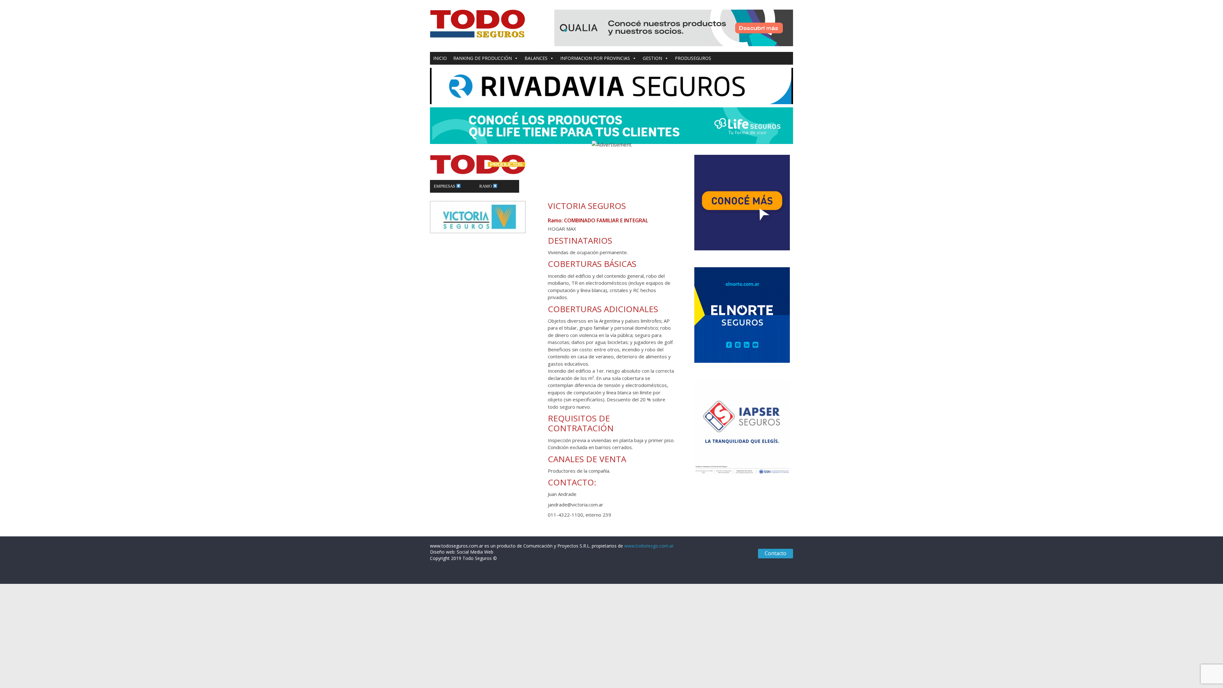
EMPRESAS (445, 186)
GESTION (652, 58)
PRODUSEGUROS (693, 58)
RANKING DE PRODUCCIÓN (482, 58)
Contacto (775, 553)
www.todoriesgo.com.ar (649, 546)
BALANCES (536, 58)
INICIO (440, 58)
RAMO (486, 186)
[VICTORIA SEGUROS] (478, 204)
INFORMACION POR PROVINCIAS (595, 58)
